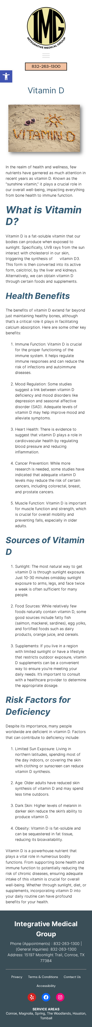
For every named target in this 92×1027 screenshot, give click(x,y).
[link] (6, 76)
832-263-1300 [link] (46, 66)
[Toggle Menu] (46, 55)
